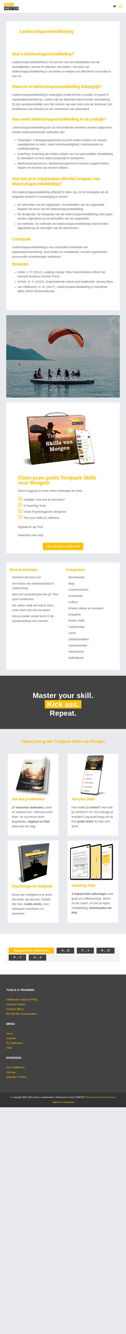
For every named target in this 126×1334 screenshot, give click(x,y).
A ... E (65, 950)
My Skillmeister (14, 1043)
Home (9, 1033)
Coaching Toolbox (15, 1004)
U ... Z (37, 957)
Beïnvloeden (76, 577)
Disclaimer (91, 1097)
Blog (71, 583)
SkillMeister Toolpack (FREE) (22, 999)
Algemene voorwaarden (63, 1102)
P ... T (17, 957)
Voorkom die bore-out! (26, 577)
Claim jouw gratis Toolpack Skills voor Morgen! (57, 480)
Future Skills (76, 620)
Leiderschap (76, 626)
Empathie (74, 614)
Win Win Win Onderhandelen (21, 1013)
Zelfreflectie (76, 657)
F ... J (85, 950)
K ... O (105, 950)
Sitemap (10, 1072)
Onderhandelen (78, 639)
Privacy (101, 1097)
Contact (111, 1097)
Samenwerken (77, 645)
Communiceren (78, 589)
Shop (9, 1047)
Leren (72, 633)
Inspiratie (11, 1038)
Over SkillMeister (15, 1067)
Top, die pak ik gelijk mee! (63, 546)
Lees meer (63, 374)
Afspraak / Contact (16, 1076)
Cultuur (73, 602)
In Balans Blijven (15, 1009)
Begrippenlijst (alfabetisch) (31, 950)
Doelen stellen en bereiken (85, 608)
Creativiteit (75, 595)
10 (75, 390)
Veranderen (76, 651)
